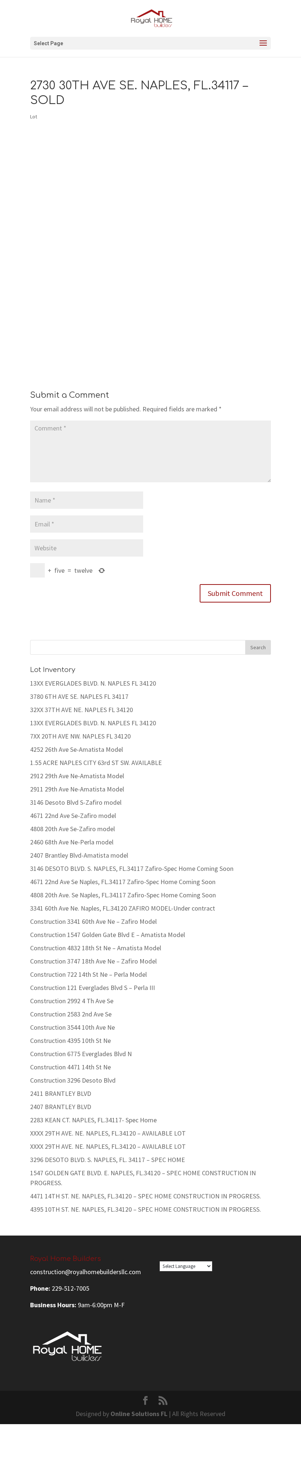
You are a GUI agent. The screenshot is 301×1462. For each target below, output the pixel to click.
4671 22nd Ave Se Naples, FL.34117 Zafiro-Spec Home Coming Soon (122, 881)
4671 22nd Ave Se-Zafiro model (73, 815)
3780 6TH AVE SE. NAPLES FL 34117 (79, 696)
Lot (33, 116)
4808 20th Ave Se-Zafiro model (72, 829)
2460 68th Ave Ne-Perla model (71, 842)
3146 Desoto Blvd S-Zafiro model (76, 802)
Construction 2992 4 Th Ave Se (71, 1001)
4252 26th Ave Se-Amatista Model (76, 749)
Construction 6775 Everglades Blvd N (81, 1054)
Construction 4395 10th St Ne (70, 1040)
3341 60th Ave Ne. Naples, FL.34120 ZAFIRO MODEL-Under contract (122, 908)
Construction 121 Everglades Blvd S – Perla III (92, 987)
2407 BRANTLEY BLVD (60, 1106)
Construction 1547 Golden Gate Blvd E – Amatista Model (107, 934)
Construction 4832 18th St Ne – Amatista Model (95, 948)
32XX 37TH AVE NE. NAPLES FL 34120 (81, 709)
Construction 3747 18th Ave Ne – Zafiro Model (93, 961)
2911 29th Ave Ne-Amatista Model (77, 789)
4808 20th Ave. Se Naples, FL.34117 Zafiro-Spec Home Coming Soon (123, 895)
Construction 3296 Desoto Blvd (73, 1080)
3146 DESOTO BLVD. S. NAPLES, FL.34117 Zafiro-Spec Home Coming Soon (131, 868)
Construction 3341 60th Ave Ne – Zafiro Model (93, 921)
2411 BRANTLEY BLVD (60, 1093)
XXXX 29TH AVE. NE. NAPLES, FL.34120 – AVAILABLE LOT (108, 1133)
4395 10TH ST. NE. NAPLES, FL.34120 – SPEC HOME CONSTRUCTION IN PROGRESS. (145, 1209)
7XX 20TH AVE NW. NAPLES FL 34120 (80, 736)
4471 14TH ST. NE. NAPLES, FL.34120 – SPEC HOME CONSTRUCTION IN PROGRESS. (145, 1196)
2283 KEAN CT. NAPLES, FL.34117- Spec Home (93, 1120)
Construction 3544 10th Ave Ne (72, 1027)
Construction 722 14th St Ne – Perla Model (88, 974)
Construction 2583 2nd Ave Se (71, 1014)
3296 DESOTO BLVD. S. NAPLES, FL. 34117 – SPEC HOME (107, 1159)
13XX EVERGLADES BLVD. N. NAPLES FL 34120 (93, 683)
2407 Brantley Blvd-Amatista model (79, 855)
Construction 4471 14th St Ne (70, 1067)
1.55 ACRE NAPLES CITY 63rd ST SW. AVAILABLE (96, 762)
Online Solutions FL (138, 1413)
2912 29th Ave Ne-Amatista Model (77, 776)
